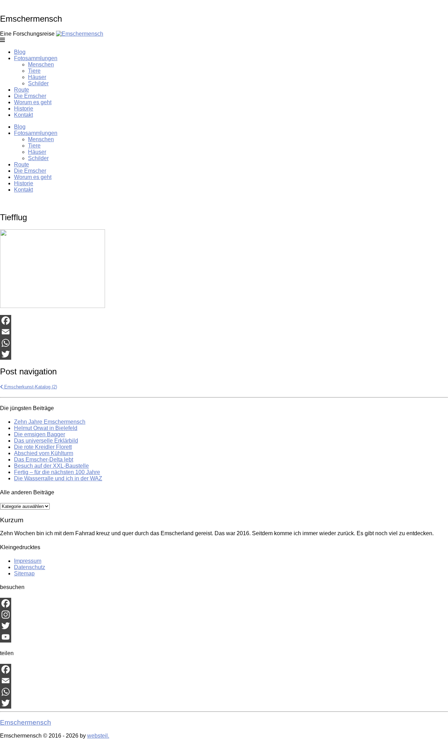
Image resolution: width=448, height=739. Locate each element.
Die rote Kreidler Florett (43, 447)
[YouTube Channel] (224, 637)
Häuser (37, 77)
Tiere (34, 71)
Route (21, 90)
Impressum (27, 561)
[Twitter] (224, 354)
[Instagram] (224, 614)
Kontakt (23, 115)
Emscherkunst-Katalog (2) (30, 386)
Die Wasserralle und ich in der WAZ (58, 478)
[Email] (224, 331)
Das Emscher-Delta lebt (43, 459)
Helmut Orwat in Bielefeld (45, 428)
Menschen (41, 64)
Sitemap (24, 573)
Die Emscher (30, 96)
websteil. (98, 736)
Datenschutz (29, 567)
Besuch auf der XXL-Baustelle (51, 466)
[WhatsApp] (224, 343)
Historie (23, 109)
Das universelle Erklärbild (46, 441)
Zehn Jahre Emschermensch (49, 422)
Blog (20, 52)
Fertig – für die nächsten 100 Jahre (57, 472)
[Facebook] (224, 320)
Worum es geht (32, 102)
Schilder (38, 83)
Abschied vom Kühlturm (43, 453)
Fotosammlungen (35, 58)
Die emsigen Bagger (39, 434)
